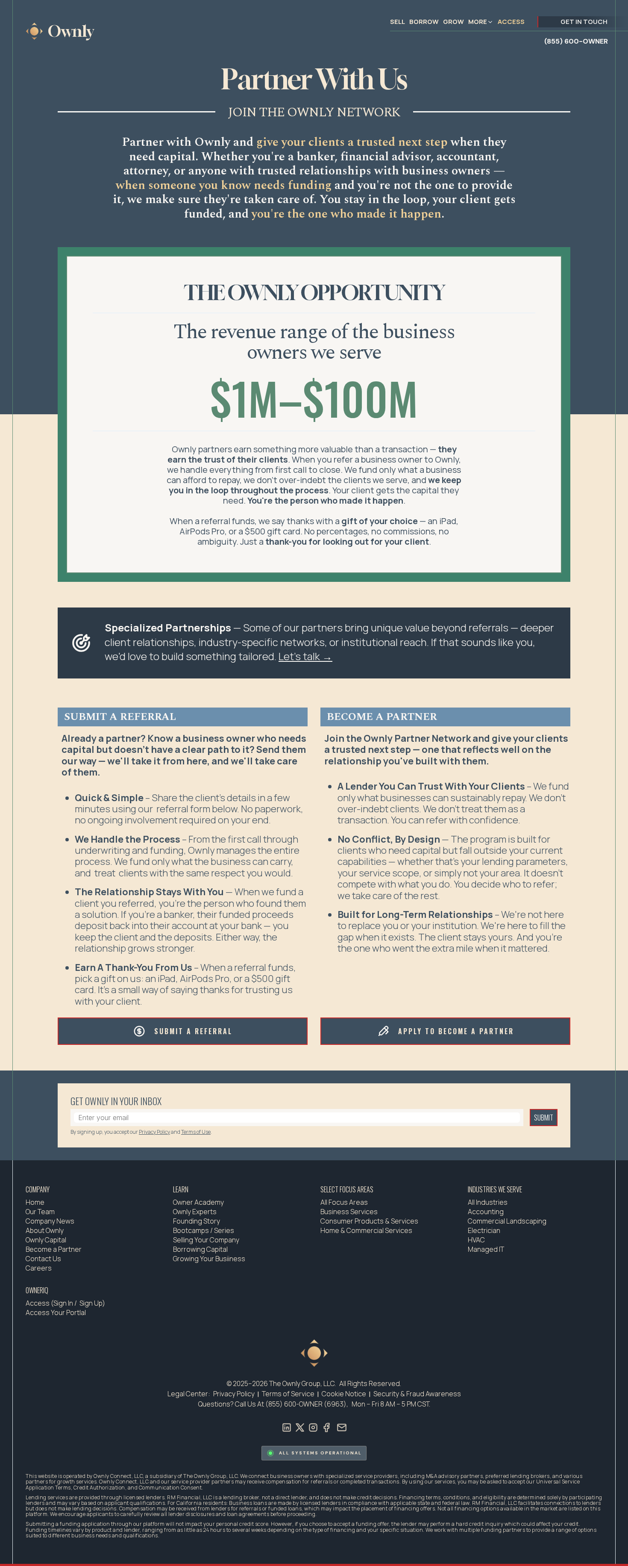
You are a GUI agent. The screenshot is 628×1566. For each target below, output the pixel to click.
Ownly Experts (195, 1211)
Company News (50, 1221)
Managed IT (486, 1249)
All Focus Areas (344, 1202)
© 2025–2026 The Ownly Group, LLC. (281, 1384)
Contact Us (43, 1258)
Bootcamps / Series (203, 1230)
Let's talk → (305, 656)
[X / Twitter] (299, 1427)
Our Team (40, 1211)
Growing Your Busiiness (209, 1258)
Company (38, 1189)
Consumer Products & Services (369, 1221)
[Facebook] (326, 1427)
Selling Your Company (206, 1239)
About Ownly (45, 1230)
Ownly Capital (46, 1239)
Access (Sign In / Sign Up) (65, 1303)
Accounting (486, 1211)
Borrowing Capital (200, 1249)
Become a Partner (54, 1249)
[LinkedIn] (286, 1427)
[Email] (341, 1427)
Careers (39, 1268)
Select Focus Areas (346, 1189)
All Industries (488, 1202)
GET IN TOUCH (584, 22)
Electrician (484, 1230)
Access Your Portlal (56, 1312)
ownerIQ (37, 1290)
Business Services (349, 1211)
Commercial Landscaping (507, 1221)
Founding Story (196, 1221)
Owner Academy (198, 1202)
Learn (180, 1189)
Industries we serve (495, 1189)
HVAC (476, 1239)
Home (35, 1202)
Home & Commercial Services (366, 1230)
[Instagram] (313, 1427)
